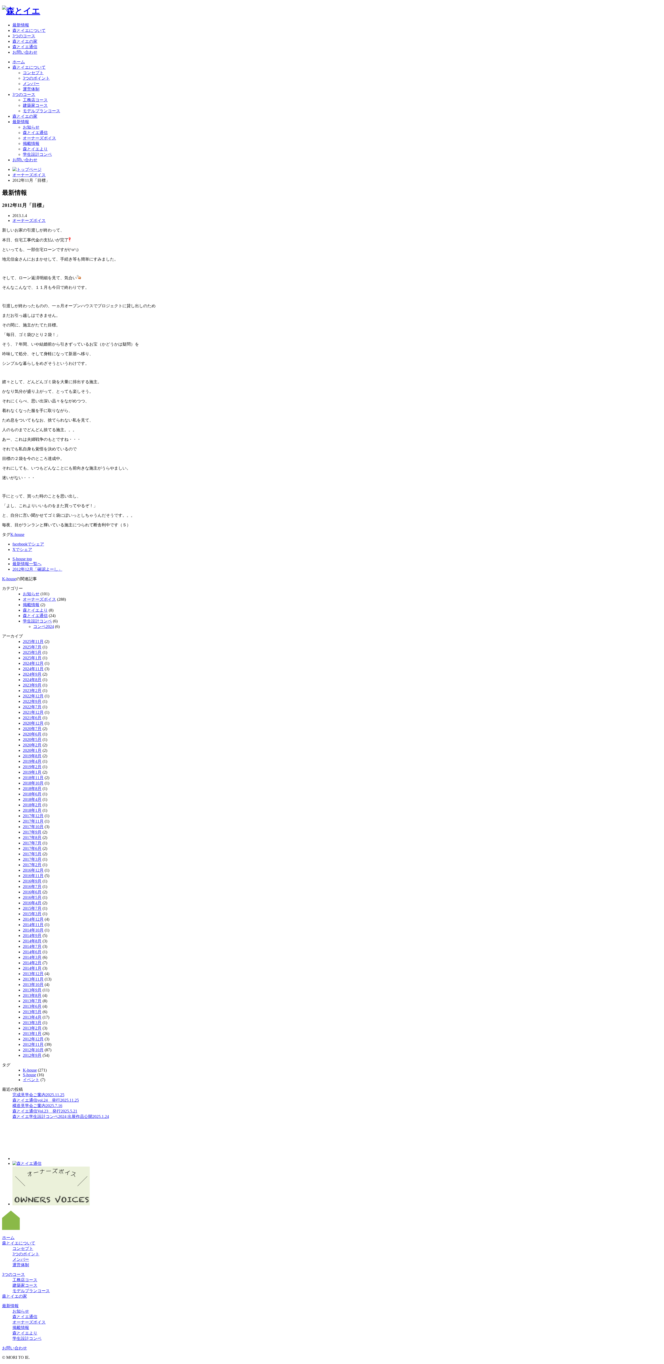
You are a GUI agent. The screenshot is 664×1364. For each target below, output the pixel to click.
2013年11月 (33, 979)
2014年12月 (33, 919)
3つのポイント (36, 78)
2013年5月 (32, 1012)
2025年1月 (32, 658)
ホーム (18, 62)
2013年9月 (32, 990)
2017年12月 (33, 816)
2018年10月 (33, 783)
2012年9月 (32, 1055)
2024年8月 (32, 679)
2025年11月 (33, 641)
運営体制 (31, 89)
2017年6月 (32, 848)
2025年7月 (32, 647)
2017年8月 (32, 837)
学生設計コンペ (37, 154)
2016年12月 (33, 870)
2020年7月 (32, 728)
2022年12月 (33, 696)
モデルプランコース (41, 111)
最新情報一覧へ (27, 564)
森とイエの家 (24, 41)
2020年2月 (32, 745)
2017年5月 (32, 854)
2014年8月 (32, 941)
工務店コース (35, 100)
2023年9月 (32, 685)
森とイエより (35, 149)
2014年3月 (32, 957)
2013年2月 (32, 1028)
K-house (17, 534)
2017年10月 (33, 826)
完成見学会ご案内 (38, 1095)
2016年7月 (32, 886)
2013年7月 (32, 1001)
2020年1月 (32, 750)
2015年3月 (32, 914)
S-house (29, 1075)
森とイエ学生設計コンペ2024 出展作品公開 (60, 1116)
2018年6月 (32, 794)
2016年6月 (32, 892)
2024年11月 (33, 669)
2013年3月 (32, 1022)
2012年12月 (33, 1039)
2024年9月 (32, 674)
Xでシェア (22, 549)
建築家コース (35, 105)
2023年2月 (32, 690)
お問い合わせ (24, 52)
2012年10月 (33, 1050)
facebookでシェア (28, 544)
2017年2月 (32, 865)
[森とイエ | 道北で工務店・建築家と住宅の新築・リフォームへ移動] (27, 169)
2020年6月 (32, 734)
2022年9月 (32, 701)
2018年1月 (32, 810)
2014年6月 (32, 952)
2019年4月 (32, 761)
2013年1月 (32, 1033)
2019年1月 (32, 772)
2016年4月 (32, 903)
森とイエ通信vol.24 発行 (45, 1100)
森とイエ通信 (24, 47)
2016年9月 (32, 881)
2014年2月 (32, 963)
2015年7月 (32, 908)
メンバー (31, 83)
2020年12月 (33, 723)
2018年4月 (32, 799)
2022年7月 (32, 707)
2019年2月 (32, 767)
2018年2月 (32, 805)
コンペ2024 (43, 626)
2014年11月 (33, 924)
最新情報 (20, 25)
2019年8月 (32, 756)
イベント (31, 1080)
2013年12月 (33, 973)
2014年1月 (32, 968)
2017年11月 (33, 821)
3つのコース (23, 36)
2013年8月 (32, 995)
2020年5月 (32, 739)
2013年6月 (32, 1006)
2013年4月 (32, 1017)
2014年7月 (32, 946)
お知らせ (31, 127)
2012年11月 (33, 1044)
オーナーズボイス (39, 138)
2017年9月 (32, 832)
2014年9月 (32, 935)
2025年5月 (32, 652)
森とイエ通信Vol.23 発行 (44, 1111)
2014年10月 (33, 930)
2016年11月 (33, 875)
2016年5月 (32, 897)
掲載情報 (31, 143)
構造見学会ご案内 (37, 1105)
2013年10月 (33, 984)
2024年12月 (33, 663)
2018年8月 (32, 788)
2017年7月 (32, 843)
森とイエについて (29, 30)
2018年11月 (33, 777)
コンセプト (33, 73)
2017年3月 (32, 859)
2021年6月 (32, 718)
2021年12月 (33, 712)
